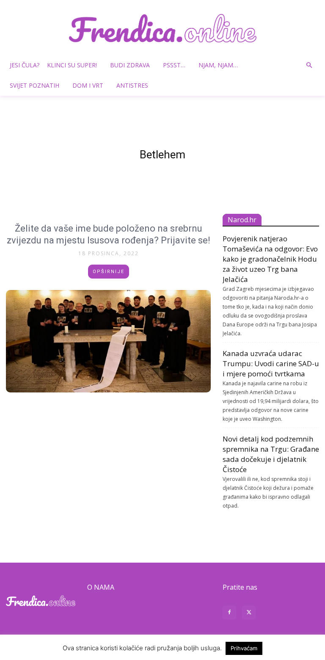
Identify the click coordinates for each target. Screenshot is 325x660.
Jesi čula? (24, 65)
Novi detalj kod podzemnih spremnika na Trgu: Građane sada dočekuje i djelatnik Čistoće (271, 454)
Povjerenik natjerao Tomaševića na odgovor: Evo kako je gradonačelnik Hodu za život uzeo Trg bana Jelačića (270, 259)
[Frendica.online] (162, 28)
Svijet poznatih (34, 85)
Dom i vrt (87, 85)
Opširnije (108, 271)
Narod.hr (242, 219)
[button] (309, 65)
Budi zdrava (130, 65)
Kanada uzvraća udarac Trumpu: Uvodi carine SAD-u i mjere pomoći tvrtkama (271, 363)
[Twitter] (249, 613)
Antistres (132, 85)
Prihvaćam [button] (244, 648)
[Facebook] (229, 613)
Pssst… (174, 65)
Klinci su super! (72, 65)
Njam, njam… (218, 65)
